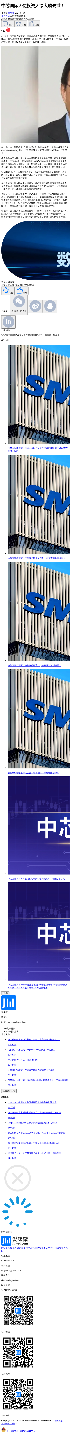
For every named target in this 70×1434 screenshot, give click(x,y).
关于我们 (50, 1247)
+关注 (5, 993)
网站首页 (5, 1247)
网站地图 (41, 1247)
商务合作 (59, 1247)
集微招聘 (23, 1247)
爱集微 (11, 13)
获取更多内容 (9, 1091)
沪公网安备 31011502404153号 (20, 1431)
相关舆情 (5, 16)
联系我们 (32, 1247)
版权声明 (14, 1247)
